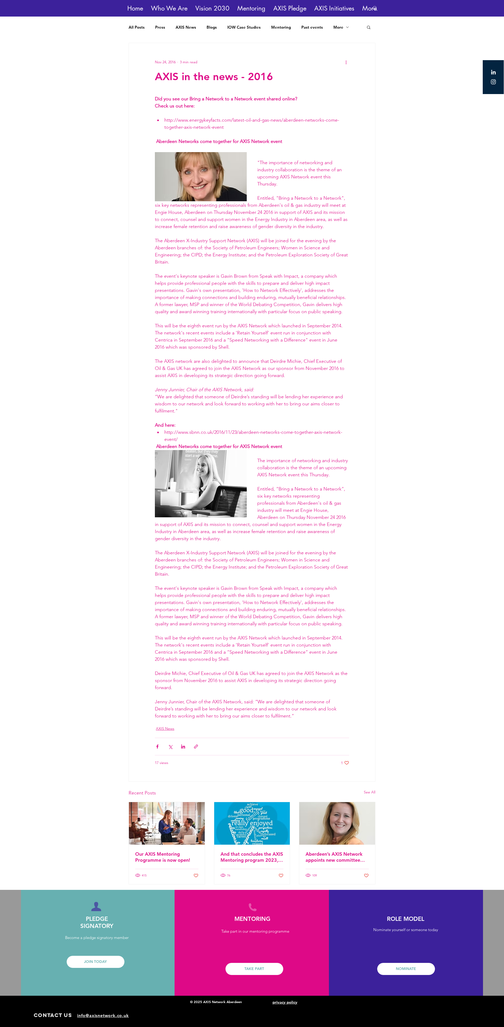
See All (369, 792)
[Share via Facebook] (157, 746)
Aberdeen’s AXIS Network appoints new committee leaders (334, 857)
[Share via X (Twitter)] (170, 746)
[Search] (375, 8)
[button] (169, 8)
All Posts (137, 27)
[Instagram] (493, 82)
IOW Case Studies (244, 27)
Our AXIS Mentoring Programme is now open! (162, 857)
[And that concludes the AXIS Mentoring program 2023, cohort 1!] (252, 823)
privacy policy (284, 1002)
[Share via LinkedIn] (183, 746)
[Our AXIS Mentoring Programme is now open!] (167, 823)
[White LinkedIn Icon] (493, 72)
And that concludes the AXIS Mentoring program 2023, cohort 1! (251, 857)
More (338, 27)
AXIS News (186, 27)
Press (160, 27)
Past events (312, 27)
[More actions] (346, 62)
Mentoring (281, 27)
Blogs (212, 27)
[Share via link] (195, 746)
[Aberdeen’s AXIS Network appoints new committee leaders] (337, 823)
